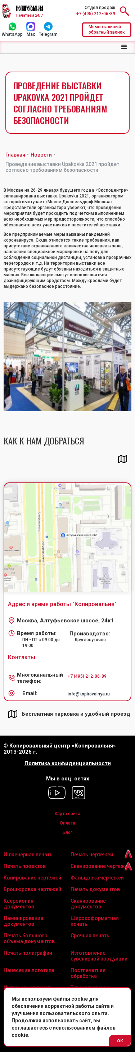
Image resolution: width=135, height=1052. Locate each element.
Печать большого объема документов (29, 938)
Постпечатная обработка (88, 973)
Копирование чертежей (32, 878)
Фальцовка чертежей (97, 878)
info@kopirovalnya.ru (89, 694)
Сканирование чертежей (101, 866)
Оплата (67, 823)
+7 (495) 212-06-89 (95, 13)
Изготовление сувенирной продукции (99, 956)
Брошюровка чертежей (32, 889)
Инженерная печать (28, 854)
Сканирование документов (88, 904)
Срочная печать (90, 935)
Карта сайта (67, 813)
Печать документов (95, 889)
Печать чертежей (92, 854)
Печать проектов (25, 866)
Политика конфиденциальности (67, 764)
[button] (124, 47)
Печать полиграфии (28, 953)
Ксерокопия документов (19, 904)
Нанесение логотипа (29, 970)
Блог (67, 832)
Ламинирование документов (23, 921)
